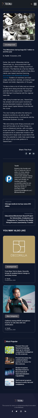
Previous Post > (29, 213)
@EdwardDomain (19, 192)
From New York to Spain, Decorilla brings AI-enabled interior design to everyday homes (17, 273)
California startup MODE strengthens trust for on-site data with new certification (17, 323)
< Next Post (8, 201)
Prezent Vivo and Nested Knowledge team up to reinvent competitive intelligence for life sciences (24, 350)
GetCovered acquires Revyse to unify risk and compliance (24, 382)
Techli (7, 56)
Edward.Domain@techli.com (22, 190)
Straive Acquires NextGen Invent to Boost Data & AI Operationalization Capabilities (22, 372)
